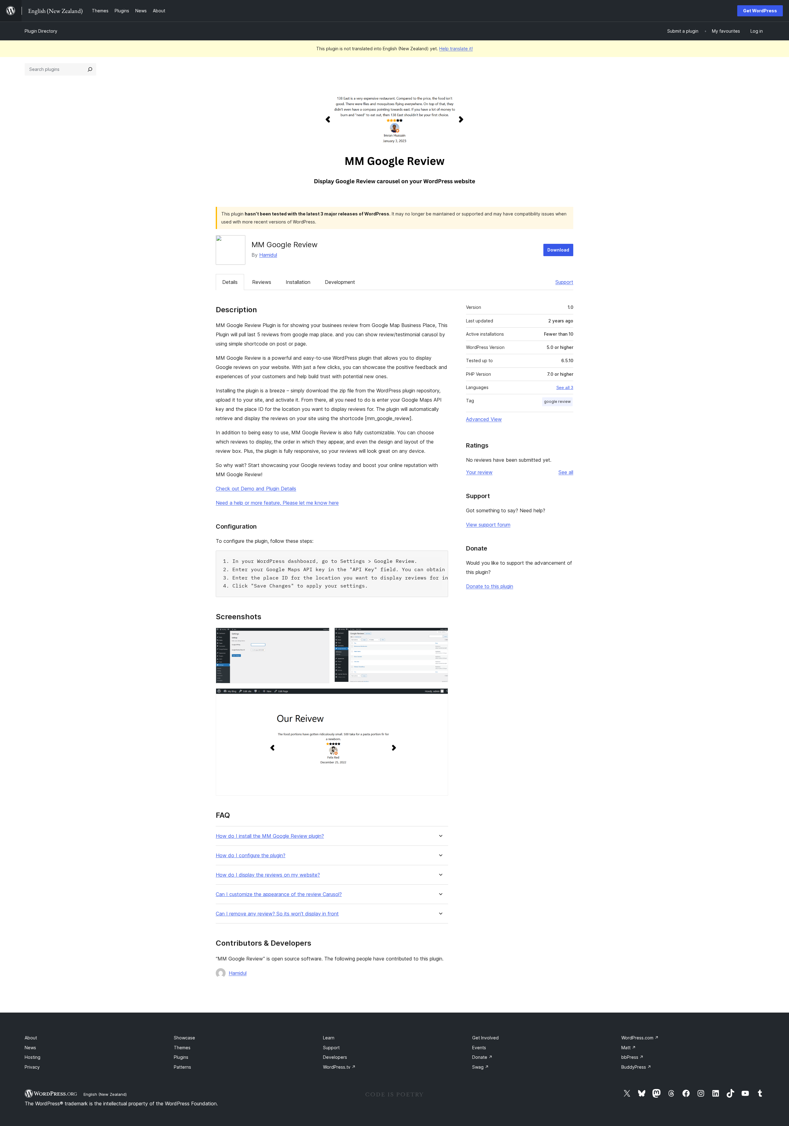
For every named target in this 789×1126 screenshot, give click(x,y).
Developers (335, 1057)
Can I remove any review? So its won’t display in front (277, 914)
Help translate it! (456, 48)
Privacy (32, 1067)
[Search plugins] (90, 69)
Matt (628, 1047)
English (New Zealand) (105, 1094)
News (30, 1047)
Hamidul (268, 255)
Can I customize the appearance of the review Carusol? (279, 894)
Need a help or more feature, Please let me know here (277, 503)
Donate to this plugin (489, 586)
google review (557, 401)
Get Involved (485, 1037)
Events (479, 1047)
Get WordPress (760, 10)
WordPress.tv (339, 1067)
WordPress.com (640, 1037)
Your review (479, 472)
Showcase (184, 1037)
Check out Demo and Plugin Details (256, 488)
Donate (482, 1057)
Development (340, 282)
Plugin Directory (41, 31)
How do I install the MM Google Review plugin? (270, 836)
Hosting (32, 1057)
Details (230, 282)
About (31, 1037)
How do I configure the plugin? (250, 855)
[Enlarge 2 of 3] (440, 636)
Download (558, 249)
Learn (328, 1037)
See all (565, 472)
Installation (298, 282)
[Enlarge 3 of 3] (440, 697)
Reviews (261, 282)
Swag (480, 1067)
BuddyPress (636, 1067)
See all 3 (564, 387)
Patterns (182, 1067)
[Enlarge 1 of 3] (321, 636)
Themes (182, 1047)
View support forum (488, 525)
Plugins (181, 1057)
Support (564, 282)
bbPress (632, 1057)
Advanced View (484, 419)
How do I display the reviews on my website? (268, 875)
